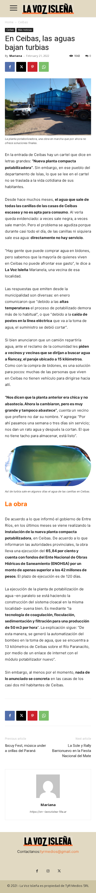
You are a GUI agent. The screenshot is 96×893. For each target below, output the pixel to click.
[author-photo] (48, 798)
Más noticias (25, 30)
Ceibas (23, 22)
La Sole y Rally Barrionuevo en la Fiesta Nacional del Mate (71, 750)
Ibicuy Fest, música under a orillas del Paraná (25, 748)
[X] (21, 67)
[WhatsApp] (44, 67)
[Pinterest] (32, 67)
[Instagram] (48, 871)
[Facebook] (10, 67)
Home (9, 22)
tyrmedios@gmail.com (59, 851)
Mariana (15, 56)
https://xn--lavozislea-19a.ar (48, 811)
